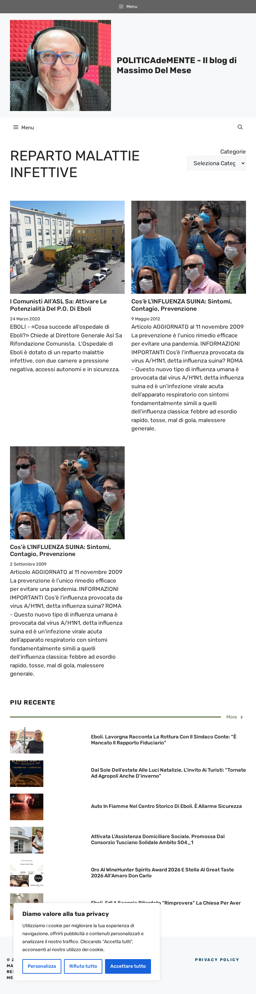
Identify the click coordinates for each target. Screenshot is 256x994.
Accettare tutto (128, 966)
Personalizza (42, 966)
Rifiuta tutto (83, 966)
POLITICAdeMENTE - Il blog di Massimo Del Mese (177, 65)
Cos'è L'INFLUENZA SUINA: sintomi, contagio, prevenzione (60, 550)
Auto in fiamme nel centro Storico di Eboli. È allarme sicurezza (166, 806)
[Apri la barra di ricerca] (240, 128)
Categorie (233, 151)
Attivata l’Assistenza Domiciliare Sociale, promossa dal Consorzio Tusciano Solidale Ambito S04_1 (158, 839)
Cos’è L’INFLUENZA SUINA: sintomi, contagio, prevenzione (181, 305)
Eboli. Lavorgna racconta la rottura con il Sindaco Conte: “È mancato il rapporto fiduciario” (163, 740)
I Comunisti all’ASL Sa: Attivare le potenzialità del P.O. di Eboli (58, 305)
